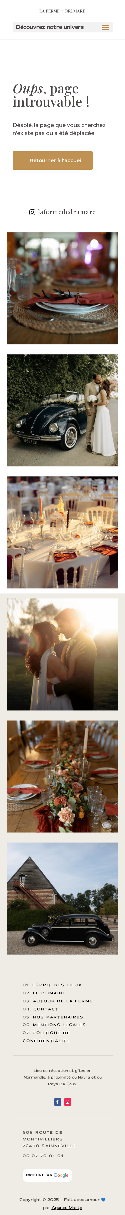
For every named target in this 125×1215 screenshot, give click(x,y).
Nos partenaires (58, 1017)
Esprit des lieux (57, 985)
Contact (46, 1009)
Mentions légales (59, 1025)
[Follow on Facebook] (57, 1102)
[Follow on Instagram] (67, 1102)
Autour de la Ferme (63, 1001)
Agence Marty (67, 1207)
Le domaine (49, 993)
